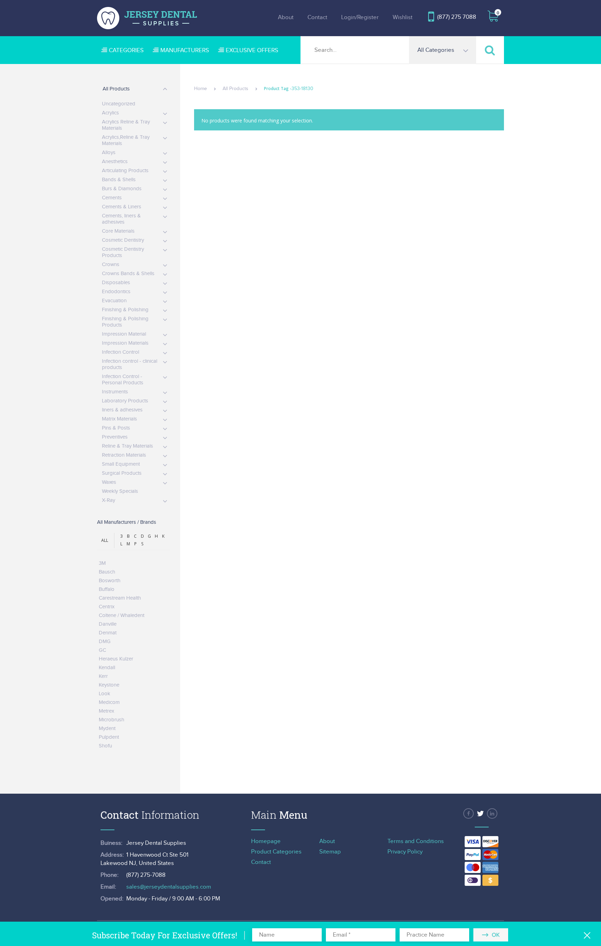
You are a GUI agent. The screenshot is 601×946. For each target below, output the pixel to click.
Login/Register (360, 17)
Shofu (105, 746)
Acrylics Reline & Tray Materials (126, 125)
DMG (105, 641)
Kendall (107, 668)
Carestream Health (120, 598)
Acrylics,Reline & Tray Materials (126, 140)
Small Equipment (121, 464)
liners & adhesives (122, 410)
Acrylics (110, 113)
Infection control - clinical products (129, 364)
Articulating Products (125, 171)
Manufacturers (184, 50)
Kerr (103, 676)
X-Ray (108, 500)
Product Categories (276, 851)
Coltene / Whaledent (121, 615)
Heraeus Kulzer (116, 659)
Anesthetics (115, 162)
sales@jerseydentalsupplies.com (168, 886)
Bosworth (109, 581)
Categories (126, 50)
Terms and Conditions (415, 841)
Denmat (108, 633)
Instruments (115, 392)
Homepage (266, 841)
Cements (112, 198)
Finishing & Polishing (125, 310)
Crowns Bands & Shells (128, 273)
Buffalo (106, 589)
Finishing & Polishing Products (125, 322)
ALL (104, 540)
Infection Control (120, 352)
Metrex (106, 711)
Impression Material (124, 334)
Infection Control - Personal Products (122, 380)
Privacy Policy (405, 851)
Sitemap (330, 851)
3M (102, 563)
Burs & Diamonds (122, 189)
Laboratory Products (125, 401)
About (286, 17)
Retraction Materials (124, 455)
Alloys (108, 152)
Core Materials (118, 231)
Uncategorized (118, 104)
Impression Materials (125, 343)
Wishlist (402, 17)
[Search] (490, 50)
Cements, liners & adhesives (121, 219)
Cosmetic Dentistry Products (123, 252)
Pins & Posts (116, 428)
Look (104, 694)
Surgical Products (122, 473)
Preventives (115, 437)
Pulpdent (109, 737)
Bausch (107, 572)
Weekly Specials (120, 491)
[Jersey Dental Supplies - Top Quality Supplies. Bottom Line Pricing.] (147, 18)
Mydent (107, 728)
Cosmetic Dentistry (123, 240)
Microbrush (111, 720)
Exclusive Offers (252, 50)
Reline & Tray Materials (127, 446)
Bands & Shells (119, 180)
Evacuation (114, 301)
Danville (108, 624)
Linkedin (492, 813)
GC (102, 650)
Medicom (109, 702)
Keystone (109, 685)
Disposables (116, 283)
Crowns (110, 264)
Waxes (109, 482)
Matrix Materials (119, 419)
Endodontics (116, 292)
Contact (317, 17)
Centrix (106, 607)
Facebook (468, 813)
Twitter (480, 813)
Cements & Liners (121, 207)
